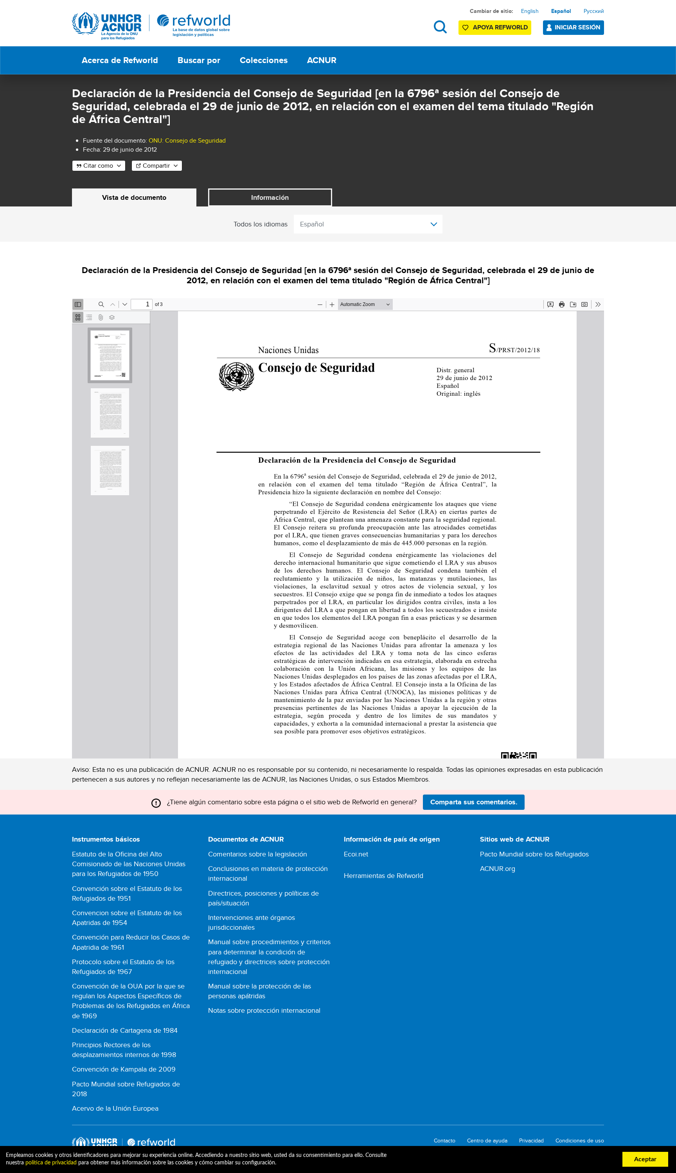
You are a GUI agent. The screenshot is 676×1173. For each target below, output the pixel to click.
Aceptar (645, 1159)
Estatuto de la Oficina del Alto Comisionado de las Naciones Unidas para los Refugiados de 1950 (128, 863)
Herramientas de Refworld (383, 875)
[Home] (151, 26)
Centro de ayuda (487, 1140)
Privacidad (531, 1140)
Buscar (440, 26)
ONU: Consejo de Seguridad (187, 140)
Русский (594, 11)
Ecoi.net (356, 854)
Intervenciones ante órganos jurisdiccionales (251, 922)
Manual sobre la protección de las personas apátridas (259, 991)
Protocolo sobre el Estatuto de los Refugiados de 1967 (123, 966)
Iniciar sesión (577, 27)
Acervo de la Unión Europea (115, 1108)
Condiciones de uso (580, 1140)
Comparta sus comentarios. (474, 802)
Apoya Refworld (500, 27)
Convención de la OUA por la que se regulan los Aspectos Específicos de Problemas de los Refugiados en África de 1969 (131, 1001)
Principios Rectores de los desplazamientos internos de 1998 (124, 1049)
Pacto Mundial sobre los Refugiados (534, 854)
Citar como (98, 165)
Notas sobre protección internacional (264, 1010)
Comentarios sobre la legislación (257, 854)
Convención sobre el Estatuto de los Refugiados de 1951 (127, 893)
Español (561, 11)
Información (270, 197)
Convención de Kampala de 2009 (124, 1069)
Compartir (156, 165)
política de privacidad (51, 1163)
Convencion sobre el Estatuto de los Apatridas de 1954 (127, 917)
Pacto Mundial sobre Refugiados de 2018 (126, 1089)
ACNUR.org (497, 868)
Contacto (444, 1140)
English (530, 11)
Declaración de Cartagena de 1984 (125, 1030)
